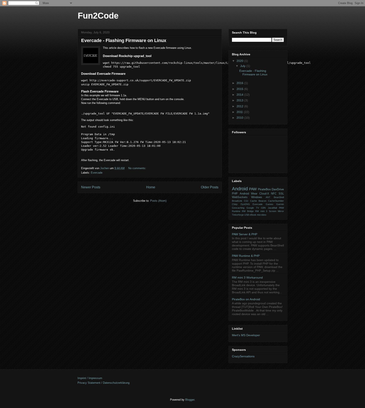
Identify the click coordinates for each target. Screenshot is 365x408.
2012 (240, 106)
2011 (240, 112)
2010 (240, 117)
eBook (253, 215)
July (243, 66)
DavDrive (278, 189)
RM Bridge (247, 211)
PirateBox (264, 189)
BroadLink (237, 201)
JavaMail (272, 208)
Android (240, 188)
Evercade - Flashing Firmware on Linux (123, 40)
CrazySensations (243, 356)
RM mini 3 (261, 211)
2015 (240, 89)
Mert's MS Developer (246, 335)
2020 (240, 61)
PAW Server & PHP (244, 234)
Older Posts (209, 187)
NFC (273, 193)
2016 (240, 83)
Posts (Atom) (158, 200)
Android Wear (248, 193)
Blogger (189, 399)
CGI (246, 201)
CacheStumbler (276, 201)
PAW (253, 189)
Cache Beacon (258, 201)
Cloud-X (264, 193)
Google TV (253, 208)
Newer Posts (90, 187)
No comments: (137, 168)
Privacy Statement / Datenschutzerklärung (103, 382)
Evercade (96, 172)
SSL (281, 193)
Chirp (234, 204)
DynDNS (245, 204)
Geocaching (238, 208)
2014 (240, 94)
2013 (240, 100)
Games (269, 204)
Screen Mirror (276, 211)
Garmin (280, 204)
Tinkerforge (238, 215)
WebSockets (240, 197)
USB (246, 215)
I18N (263, 208)
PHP (235, 193)
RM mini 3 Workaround (247, 277)
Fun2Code (98, 15)
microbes (261, 215)
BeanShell (279, 197)
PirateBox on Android (246, 299)
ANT (268, 197)
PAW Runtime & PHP (246, 255)
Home (150, 187)
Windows (256, 197)
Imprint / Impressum (90, 378)
